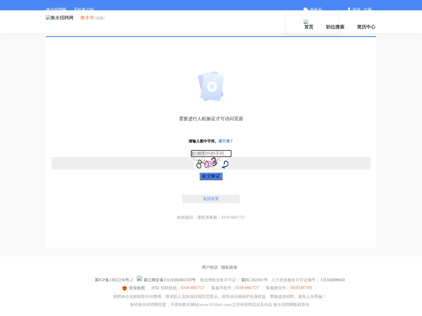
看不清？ (225, 141)
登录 (357, 9)
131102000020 (333, 280)
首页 (308, 26)
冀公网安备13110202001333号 (170, 280)
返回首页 (211, 199)
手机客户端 (84, 9)
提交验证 (211, 176)
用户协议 (210, 267)
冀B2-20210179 (254, 280)
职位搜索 (335, 26)
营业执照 (137, 288)
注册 (368, 9)
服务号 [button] (316, 9)
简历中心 (366, 26)
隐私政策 (229, 267)
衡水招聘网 (56, 9)
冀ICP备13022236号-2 (114, 280)
